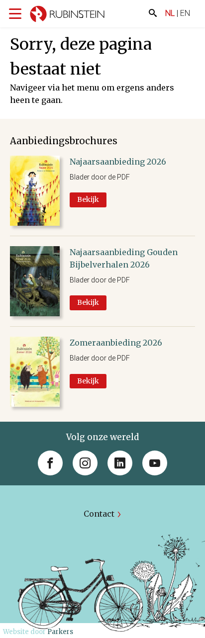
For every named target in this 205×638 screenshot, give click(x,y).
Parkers (60, 632)
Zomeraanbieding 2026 (116, 343)
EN (185, 13)
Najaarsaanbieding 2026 (118, 162)
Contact (99, 514)
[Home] (67, 15)
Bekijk (88, 199)
